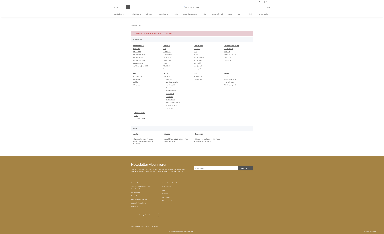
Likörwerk (167, 76)
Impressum (166, 197)
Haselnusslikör (171, 85)
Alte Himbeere (198, 60)
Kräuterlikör (170, 94)
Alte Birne (197, 48)
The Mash (167, 66)
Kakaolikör (169, 88)
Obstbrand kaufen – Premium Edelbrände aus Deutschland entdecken (143, 141)
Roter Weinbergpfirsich (173, 102)
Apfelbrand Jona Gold (140, 66)
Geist (136, 115)
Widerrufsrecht (167, 201)
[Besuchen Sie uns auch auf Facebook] (133, 222)
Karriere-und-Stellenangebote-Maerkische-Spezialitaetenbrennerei (143, 188)
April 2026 (136, 134)
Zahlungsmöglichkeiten (139, 199)
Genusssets (137, 51)
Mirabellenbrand (139, 60)
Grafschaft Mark (139, 118)
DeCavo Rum (198, 76)
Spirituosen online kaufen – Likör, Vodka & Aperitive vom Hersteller (207, 140)
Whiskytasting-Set (230, 85)
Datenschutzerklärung (166, 169)
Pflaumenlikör (170, 99)
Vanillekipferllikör (172, 105)
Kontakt (268, 2)
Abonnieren (245, 168)
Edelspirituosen (139, 113)
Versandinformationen (138, 203)
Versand (156, 226)
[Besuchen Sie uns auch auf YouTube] (138, 222)
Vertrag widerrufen (145, 215)
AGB (163, 190)
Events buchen (264, 14)
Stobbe (135, 82)
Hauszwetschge (138, 57)
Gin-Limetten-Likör (172, 82)
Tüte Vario (227, 60)
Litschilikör (169, 96)
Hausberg (136, 79)
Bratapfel (169, 79)
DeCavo (226, 76)
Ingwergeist (167, 57)
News (261, 2)
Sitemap (165, 194)
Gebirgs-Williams (139, 54)
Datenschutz (166, 187)
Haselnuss (167, 51)
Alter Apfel (197, 69)
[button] (257, 7)
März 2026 (167, 134)
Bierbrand (136, 48)
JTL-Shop (373, 231)
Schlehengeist (138, 63)
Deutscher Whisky (230, 79)
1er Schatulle (228, 48)
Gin (165, 48)
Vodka (166, 69)
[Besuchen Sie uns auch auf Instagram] (143, 222)
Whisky (196, 54)
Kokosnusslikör (171, 91)
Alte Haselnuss (199, 57)
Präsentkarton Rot (230, 54)
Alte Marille (197, 63)
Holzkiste (227, 51)
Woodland (136, 85)
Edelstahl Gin (137, 76)
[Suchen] (128, 7)
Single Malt (230, 82)
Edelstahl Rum (198, 79)
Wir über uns (135, 192)
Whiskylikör (170, 108)
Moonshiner (168, 60)
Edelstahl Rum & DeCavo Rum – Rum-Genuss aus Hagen (176, 140)
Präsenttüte (228, 57)
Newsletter (134, 207)
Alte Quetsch (198, 66)
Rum (165, 63)
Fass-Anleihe (135, 196)
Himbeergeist (168, 54)
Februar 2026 (198, 134)
